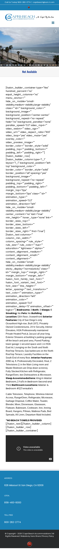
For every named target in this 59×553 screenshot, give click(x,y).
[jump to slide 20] (56, 65)
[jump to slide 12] (33, 65)
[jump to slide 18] (50, 65)
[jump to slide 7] (19, 65)
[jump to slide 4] (10, 65)
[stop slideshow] (30, 69)
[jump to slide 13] (36, 65)
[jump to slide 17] (47, 65)
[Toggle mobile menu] (53, 22)
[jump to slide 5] (13, 65)
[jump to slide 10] (27, 65)
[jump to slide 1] (1, 65)
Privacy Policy (48, 536)
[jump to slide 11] (30, 65)
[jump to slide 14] (39, 65)
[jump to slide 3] (7, 65)
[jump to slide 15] (42, 65)
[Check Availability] (29, 7)
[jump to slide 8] (21, 65)
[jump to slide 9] (24, 65)
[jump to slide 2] (4, 65)
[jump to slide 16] (44, 65)
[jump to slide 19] (53, 65)
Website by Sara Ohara (31, 536)
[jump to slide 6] (16, 65)
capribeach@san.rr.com (43, 2)
